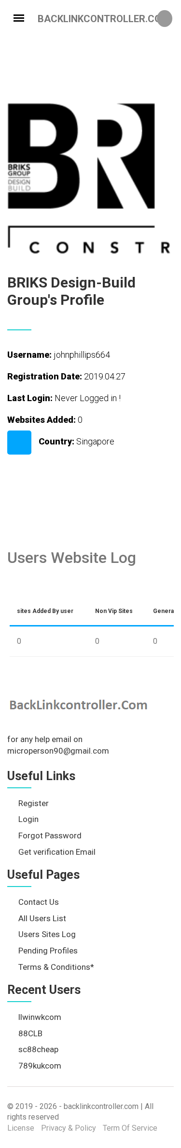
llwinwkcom (39, 1017)
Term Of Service (130, 1128)
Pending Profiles (48, 950)
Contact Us (38, 902)
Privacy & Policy (68, 1128)
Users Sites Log (47, 934)
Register (33, 803)
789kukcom (39, 1065)
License (20, 1128)
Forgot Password (50, 835)
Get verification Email (57, 852)
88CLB (30, 1033)
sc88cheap (38, 1049)
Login (28, 819)
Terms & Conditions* (56, 967)
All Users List (42, 918)
